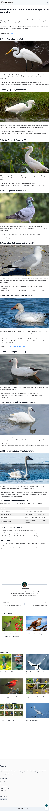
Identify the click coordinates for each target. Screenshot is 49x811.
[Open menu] (48, 2)
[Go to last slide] (4, 629)
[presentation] (12, 623)
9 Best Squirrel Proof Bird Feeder (8, 672)
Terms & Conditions (5, 788)
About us (2, 781)
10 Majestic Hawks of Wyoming (36, 634)
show (11, 33)
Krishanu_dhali (4, 15)
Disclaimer (2, 790)
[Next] (45, 629)
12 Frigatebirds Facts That (40, 604)
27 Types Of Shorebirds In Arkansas (15, 346)
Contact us (3, 783)
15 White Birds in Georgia (32, 720)
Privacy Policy (4, 786)
